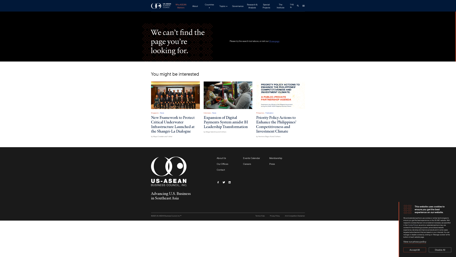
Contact (221, 169)
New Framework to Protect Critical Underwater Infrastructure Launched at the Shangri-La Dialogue (173, 124)
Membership (275, 158)
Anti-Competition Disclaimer (295, 216)
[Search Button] (297, 5)
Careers (247, 163)
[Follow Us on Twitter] (223, 182)
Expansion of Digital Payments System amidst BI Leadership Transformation (226, 122)
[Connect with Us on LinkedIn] (229, 182)
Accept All (415, 249)
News (162, 113)
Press (272, 163)
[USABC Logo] (161, 6)
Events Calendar (251, 158)
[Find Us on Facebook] (218, 182)
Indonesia (207, 113)
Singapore (155, 113)
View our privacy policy (414, 241)
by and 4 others (215, 132)
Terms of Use (260, 216)
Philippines (260, 113)
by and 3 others (268, 136)
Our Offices (222, 163)
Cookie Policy (413, 225)
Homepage (274, 41)
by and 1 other (161, 136)
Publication (269, 113)
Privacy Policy (275, 216)
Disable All (440, 249)
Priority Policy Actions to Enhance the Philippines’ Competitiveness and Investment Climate (276, 124)
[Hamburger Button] (303, 5)
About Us (221, 158)
